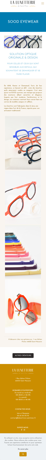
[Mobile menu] (43, 4)
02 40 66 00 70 (23, 415)
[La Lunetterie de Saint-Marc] (23, 4)
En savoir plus (23, 449)
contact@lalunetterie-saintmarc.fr (23, 418)
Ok (23, 454)
